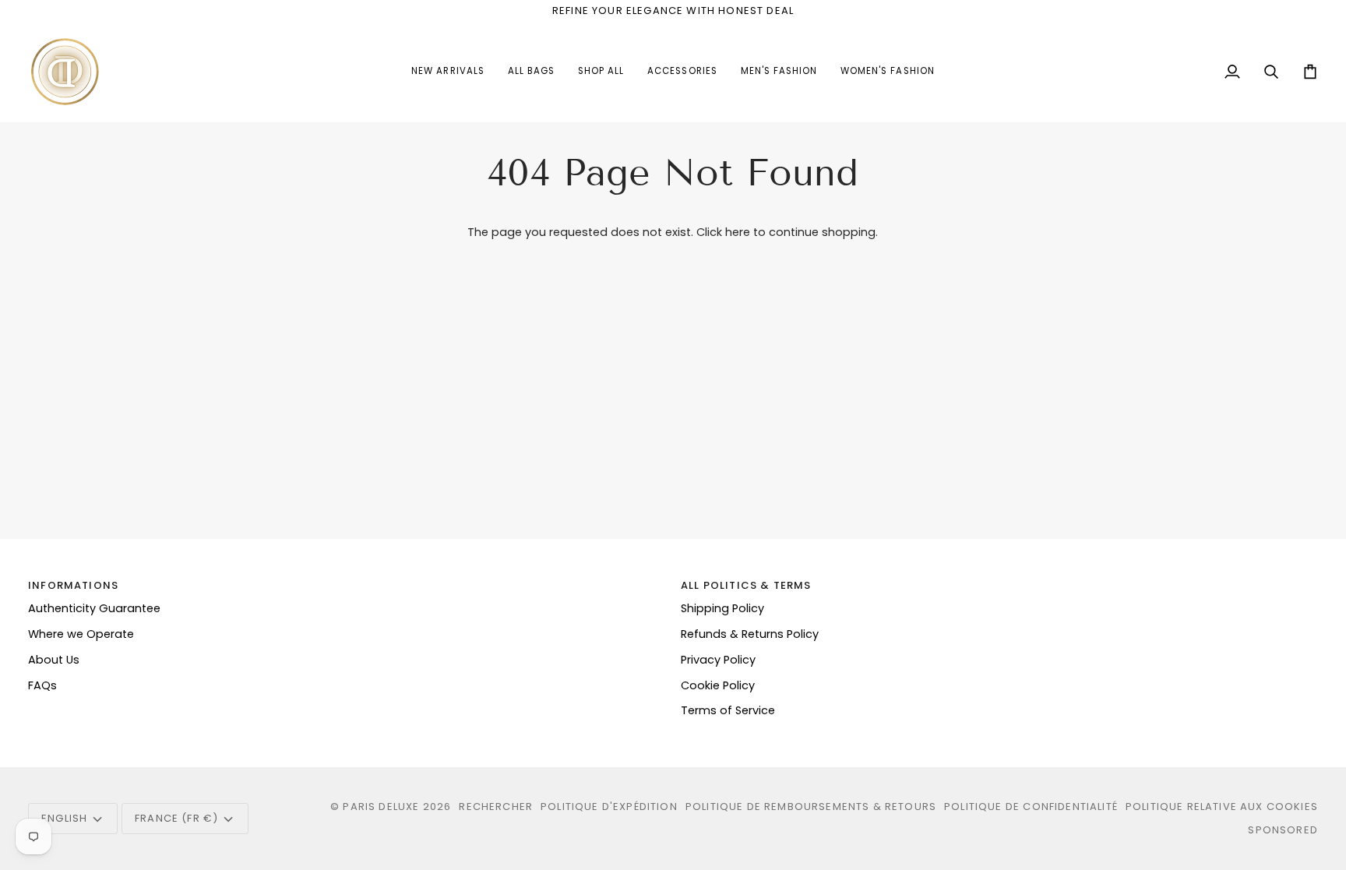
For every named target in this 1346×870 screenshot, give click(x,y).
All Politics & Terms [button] (746, 585)
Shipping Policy (722, 608)
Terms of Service (728, 710)
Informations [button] (73, 585)
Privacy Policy (718, 659)
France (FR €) (176, 818)
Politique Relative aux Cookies (1222, 806)
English (64, 818)
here (737, 232)
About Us (53, 659)
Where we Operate (81, 634)
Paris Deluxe (381, 806)
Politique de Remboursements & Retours (810, 806)
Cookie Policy (718, 685)
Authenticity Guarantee (94, 608)
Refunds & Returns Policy (750, 634)
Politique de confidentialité (1031, 806)
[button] (682, 72)
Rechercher (496, 806)
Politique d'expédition (609, 806)
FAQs (42, 685)
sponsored (1283, 829)
